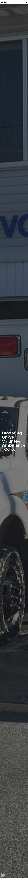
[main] (14, 441)
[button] (2, 2)
